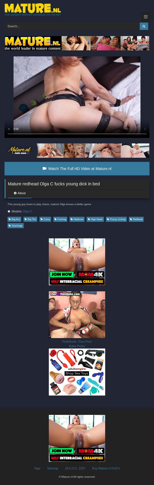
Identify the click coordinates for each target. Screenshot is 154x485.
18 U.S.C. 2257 (75, 468)
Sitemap (52, 468)
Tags (37, 468)
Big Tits (32, 219)
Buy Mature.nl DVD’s (106, 468)
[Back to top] (142, 473)
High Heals (97, 219)
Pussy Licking (117, 219)
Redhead (138, 219)
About (21, 193)
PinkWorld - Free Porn (77, 341)
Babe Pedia (77, 346)
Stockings (17, 225)
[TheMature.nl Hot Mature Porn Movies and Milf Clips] (77, 10)
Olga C (27, 211)
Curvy (47, 219)
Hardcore (78, 219)
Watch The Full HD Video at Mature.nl (79, 169)
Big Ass (16, 219)
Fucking (61, 219)
